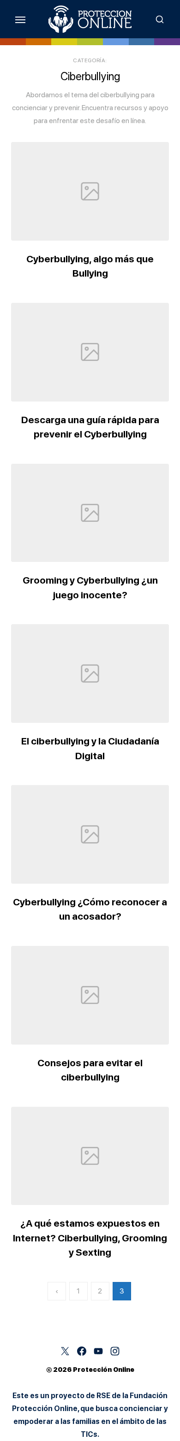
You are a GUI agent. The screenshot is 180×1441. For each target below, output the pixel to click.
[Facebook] (81, 1351)
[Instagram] (114, 1351)
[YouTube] (98, 1351)
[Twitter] (65, 1351)
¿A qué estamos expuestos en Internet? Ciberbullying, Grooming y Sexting (90, 1237)
